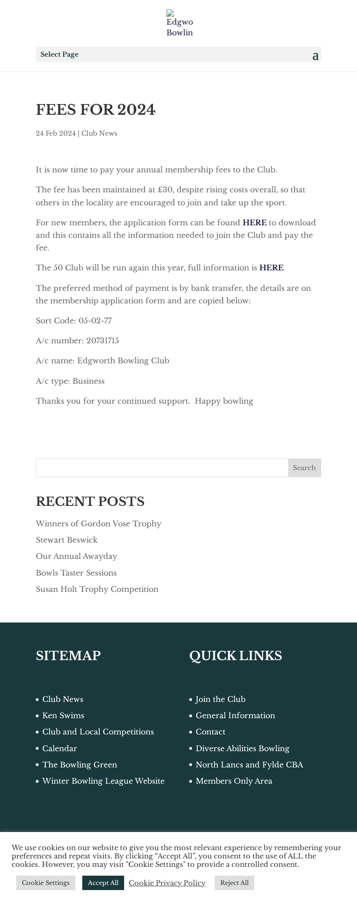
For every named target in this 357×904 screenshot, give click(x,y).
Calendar (59, 748)
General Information (235, 715)
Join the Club (220, 699)
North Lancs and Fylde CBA (249, 764)
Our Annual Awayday (76, 556)
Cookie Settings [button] (46, 883)
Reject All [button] (234, 883)
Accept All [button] (103, 883)
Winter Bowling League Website (103, 781)
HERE (255, 222)
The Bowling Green (79, 764)
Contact (210, 731)
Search (304, 468)
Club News (99, 133)
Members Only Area (234, 781)
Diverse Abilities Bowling (243, 748)
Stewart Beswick (67, 539)
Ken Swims (63, 715)
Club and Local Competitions (98, 731)
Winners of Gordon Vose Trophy (98, 523)
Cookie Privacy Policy (167, 883)
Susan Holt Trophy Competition (97, 589)
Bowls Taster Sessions (76, 572)
